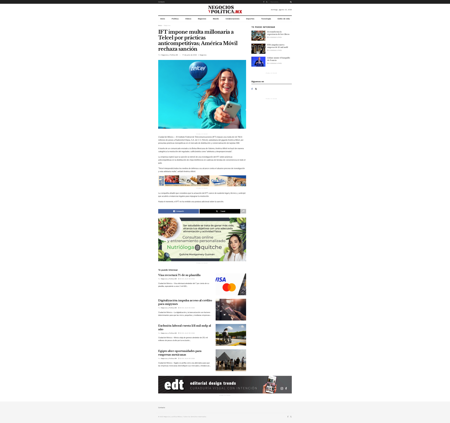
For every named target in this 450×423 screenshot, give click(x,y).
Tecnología (266, 19)
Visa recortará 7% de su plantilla (179, 275)
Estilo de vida (284, 19)
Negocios (202, 19)
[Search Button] (290, 2)
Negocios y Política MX (169, 55)
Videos (188, 19)
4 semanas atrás (275, 37)
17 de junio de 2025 (189, 55)
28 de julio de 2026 (187, 279)
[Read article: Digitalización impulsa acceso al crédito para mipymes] (231, 310)
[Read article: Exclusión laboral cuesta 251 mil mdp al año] (231, 335)
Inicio (162, 19)
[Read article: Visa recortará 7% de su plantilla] (231, 284)
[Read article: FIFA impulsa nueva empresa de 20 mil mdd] (258, 49)
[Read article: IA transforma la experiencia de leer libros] (258, 36)
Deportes (250, 19)
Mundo (216, 19)
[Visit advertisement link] (202, 180)
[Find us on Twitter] (267, 2)
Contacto (161, 2)
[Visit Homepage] (225, 9)
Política (175, 19)
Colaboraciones (232, 19)
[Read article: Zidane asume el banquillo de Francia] (258, 62)
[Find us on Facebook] (263, 2)
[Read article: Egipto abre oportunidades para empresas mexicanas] (231, 360)
